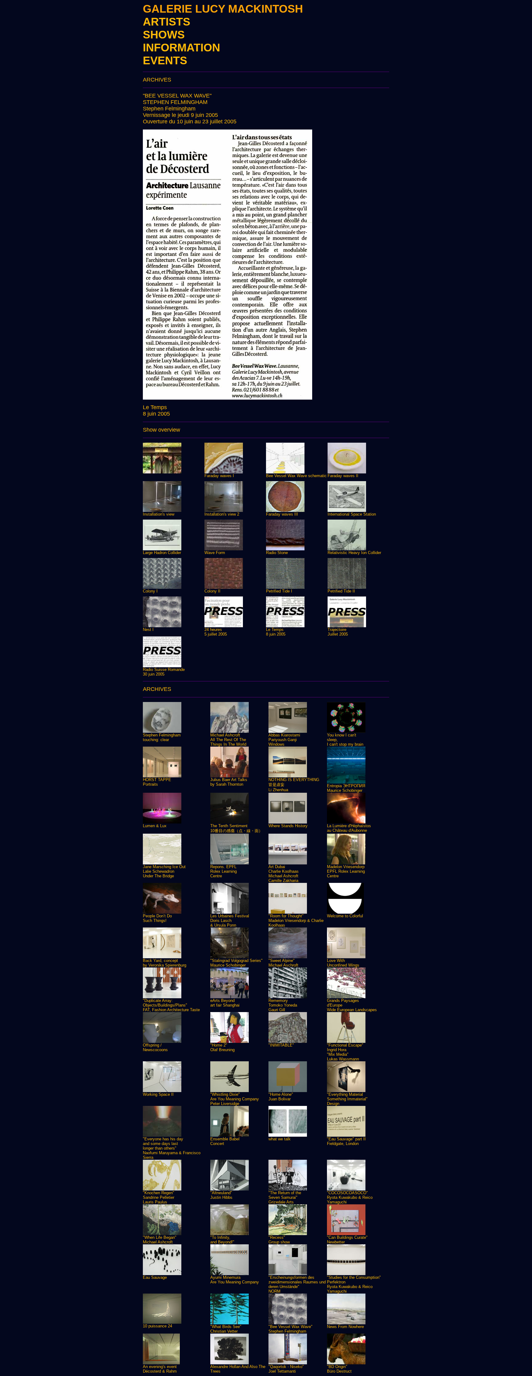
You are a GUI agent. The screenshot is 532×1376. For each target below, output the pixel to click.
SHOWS (164, 34)
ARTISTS (166, 21)
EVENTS (165, 60)
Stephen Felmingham (169, 109)
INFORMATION (181, 47)
